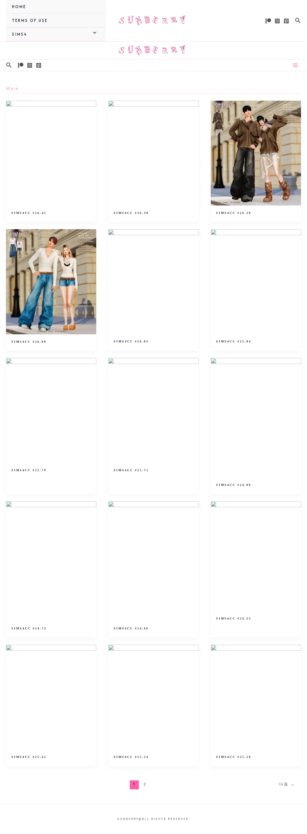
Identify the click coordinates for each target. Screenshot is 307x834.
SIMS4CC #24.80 (233, 484)
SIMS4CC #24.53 (233, 618)
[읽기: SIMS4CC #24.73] (51, 561)
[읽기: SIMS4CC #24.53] (256, 556)
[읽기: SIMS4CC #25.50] (256, 697)
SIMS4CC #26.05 (131, 341)
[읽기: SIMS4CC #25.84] (256, 281)
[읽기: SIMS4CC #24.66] (153, 561)
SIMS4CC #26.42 (28, 212)
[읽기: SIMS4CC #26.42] (51, 153)
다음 (287, 784)
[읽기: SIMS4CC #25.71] (153, 410)
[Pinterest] (286, 21)
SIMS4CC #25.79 (28, 470)
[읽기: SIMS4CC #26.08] (51, 281)
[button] (298, 20)
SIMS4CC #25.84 (233, 341)
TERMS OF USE (30, 20)
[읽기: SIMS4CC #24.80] (256, 418)
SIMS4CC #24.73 (28, 628)
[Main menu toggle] (295, 65)
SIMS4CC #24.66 (131, 628)
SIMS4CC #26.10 (233, 212)
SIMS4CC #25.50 (233, 757)
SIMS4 (19, 34)
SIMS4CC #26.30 (131, 212)
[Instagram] (277, 21)
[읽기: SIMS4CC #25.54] (153, 697)
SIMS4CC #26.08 (28, 341)
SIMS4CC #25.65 (28, 757)
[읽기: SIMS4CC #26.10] (256, 153)
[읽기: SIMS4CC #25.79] (51, 410)
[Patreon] (268, 21)
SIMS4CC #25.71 (131, 470)
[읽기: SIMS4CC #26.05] (153, 281)
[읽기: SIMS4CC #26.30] (153, 153)
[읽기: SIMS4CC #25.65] (51, 697)
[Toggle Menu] (93, 33)
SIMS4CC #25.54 (131, 757)
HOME (19, 7)
